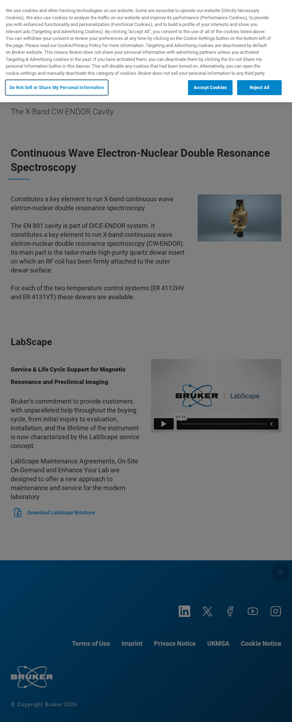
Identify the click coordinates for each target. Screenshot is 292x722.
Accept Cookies (210, 87)
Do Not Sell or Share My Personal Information (57, 87)
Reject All (259, 87)
